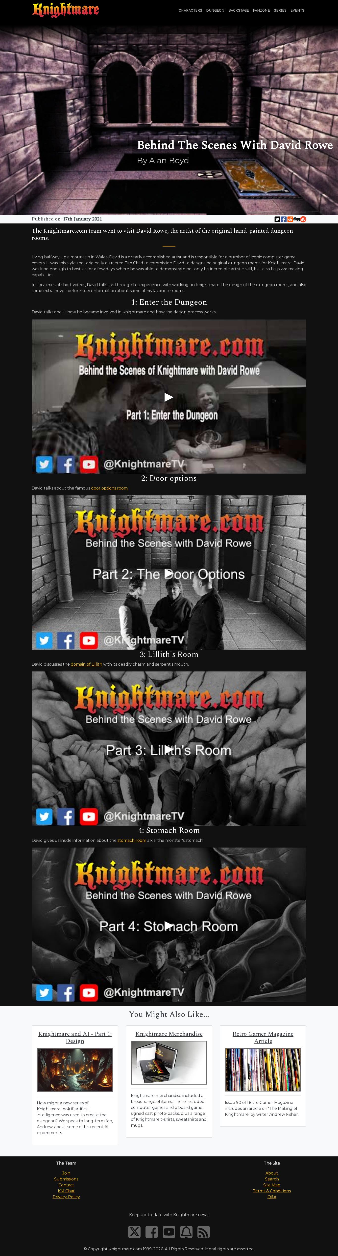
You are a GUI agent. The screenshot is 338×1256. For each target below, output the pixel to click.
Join (66, 1173)
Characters (190, 10)
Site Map (271, 1185)
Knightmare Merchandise (169, 1034)
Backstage (238, 10)
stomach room (132, 840)
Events (297, 10)
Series (280, 10)
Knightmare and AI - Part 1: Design (75, 1038)
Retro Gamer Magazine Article (263, 1038)
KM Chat (66, 1191)
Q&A (271, 1197)
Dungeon (215, 10)
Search (272, 1179)
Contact (66, 1185)
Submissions (66, 1179)
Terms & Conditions (272, 1191)
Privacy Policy (66, 1197)
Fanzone (261, 10)
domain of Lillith (86, 664)
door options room (109, 488)
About (272, 1173)
